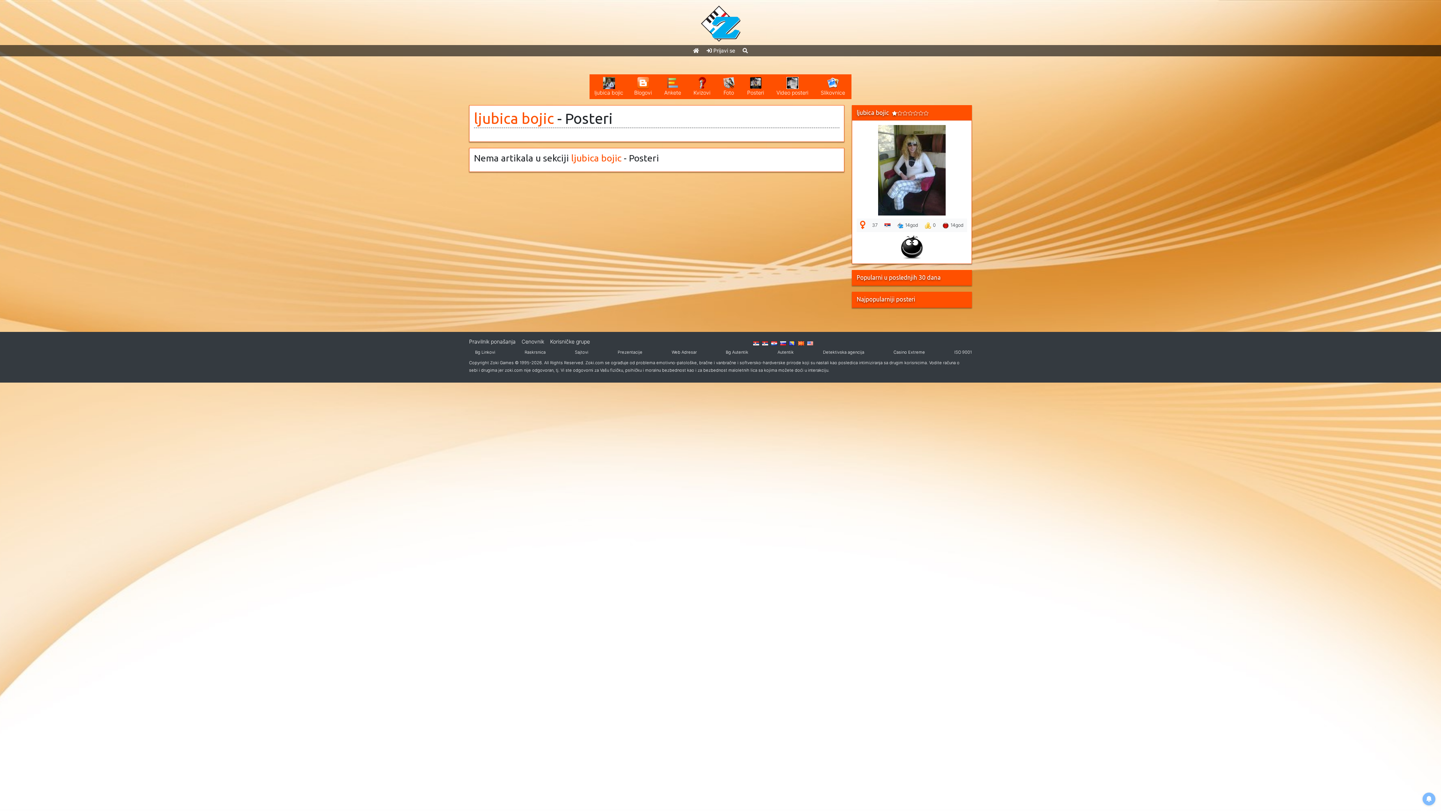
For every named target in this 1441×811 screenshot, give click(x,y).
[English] (810, 343)
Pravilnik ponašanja (492, 341)
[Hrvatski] (774, 343)
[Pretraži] (745, 50)
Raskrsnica (535, 352)
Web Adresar (684, 352)
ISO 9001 (963, 352)
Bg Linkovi (485, 352)
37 (875, 225)
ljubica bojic (514, 118)
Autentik (786, 352)
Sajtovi (581, 352)
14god (911, 225)
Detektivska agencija (843, 352)
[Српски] (756, 343)
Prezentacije (630, 352)
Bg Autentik (737, 352)
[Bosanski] (792, 343)
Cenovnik (533, 341)
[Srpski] (765, 343)
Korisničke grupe (570, 341)
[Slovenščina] (783, 343)
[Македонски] (801, 343)
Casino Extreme (909, 352)
